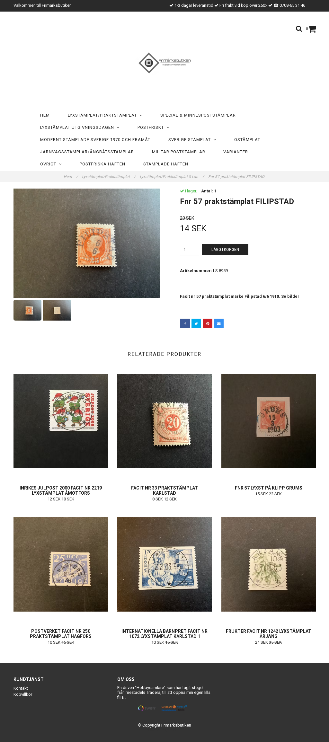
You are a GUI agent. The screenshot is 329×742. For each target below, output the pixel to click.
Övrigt (49, 164)
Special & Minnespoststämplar (198, 115)
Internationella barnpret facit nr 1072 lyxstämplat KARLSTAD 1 (164, 634)
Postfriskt (152, 127)
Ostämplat (247, 139)
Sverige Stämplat (190, 139)
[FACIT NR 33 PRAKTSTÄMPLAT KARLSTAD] (164, 421)
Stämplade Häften (165, 164)
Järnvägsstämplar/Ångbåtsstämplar (87, 151)
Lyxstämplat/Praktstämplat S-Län (172, 176)
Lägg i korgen (225, 249)
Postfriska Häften (102, 164)
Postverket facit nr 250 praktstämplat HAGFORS (61, 634)
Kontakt (20, 688)
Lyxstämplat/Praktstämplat (103, 115)
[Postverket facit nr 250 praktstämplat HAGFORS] (60, 564)
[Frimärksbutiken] (164, 61)
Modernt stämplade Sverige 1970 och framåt (95, 139)
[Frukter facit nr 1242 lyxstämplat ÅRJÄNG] (268, 564)
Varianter (235, 151)
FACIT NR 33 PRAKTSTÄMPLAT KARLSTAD (164, 490)
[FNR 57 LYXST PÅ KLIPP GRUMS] (268, 421)
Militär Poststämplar (178, 151)
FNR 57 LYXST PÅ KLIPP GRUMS (268, 487)
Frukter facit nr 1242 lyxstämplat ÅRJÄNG (268, 634)
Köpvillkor (22, 694)
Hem (45, 115)
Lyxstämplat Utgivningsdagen (78, 127)
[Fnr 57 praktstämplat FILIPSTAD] (86, 243)
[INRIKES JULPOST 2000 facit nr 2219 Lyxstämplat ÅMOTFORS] (60, 421)
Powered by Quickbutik (164, 730)
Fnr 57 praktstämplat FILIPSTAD (236, 176)
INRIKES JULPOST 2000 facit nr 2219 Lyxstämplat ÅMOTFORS (61, 490)
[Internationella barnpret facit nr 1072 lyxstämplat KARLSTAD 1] (164, 564)
